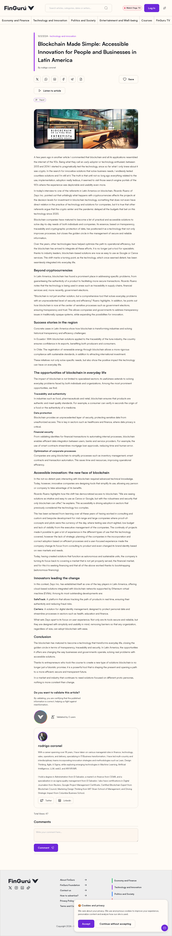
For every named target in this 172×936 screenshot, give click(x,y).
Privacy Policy (67, 900)
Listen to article (52, 90)
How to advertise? (69, 895)
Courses (146, 20)
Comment (43, 847)
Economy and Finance (15, 20)
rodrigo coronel (48, 67)
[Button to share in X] (37, 79)
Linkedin (67, 800)
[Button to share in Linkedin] (54, 79)
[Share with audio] (81, 79)
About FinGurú (67, 880)
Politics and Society (83, 20)
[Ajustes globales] (164, 8)
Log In (151, 8)
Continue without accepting (115, 923)
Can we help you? (164, 928)
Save (131, 79)
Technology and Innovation (50, 20)
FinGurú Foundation (70, 885)
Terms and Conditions (71, 906)
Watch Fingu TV (133, 8)
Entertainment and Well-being (119, 20)
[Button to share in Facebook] (63, 79)
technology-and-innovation (63, 36)
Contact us (65, 890)
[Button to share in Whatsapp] (46, 79)
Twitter (48, 800)
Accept (86, 923)
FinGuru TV (163, 20)
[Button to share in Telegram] (72, 79)
